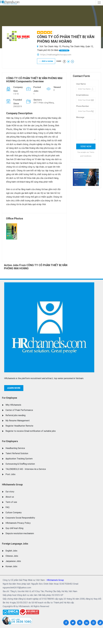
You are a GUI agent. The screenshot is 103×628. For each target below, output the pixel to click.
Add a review (47, 61)
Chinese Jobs (11, 556)
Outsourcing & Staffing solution (20, 464)
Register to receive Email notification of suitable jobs (30, 431)
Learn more (13, 388)
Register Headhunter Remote (19, 426)
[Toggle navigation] (99, 2)
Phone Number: (82, 106)
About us (9, 497)
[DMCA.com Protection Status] (11, 611)
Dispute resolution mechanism (19, 533)
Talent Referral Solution (16, 453)
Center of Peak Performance (19, 410)
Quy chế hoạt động (14, 528)
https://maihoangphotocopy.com (55, 54)
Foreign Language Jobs (15, 543)
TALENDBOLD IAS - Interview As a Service (25, 469)
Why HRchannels (13, 405)
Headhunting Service (15, 448)
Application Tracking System (19, 458)
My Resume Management (17, 420)
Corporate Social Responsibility (20, 517)
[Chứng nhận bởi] (29, 612)
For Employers (10, 441)
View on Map (64, 50)
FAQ (7, 507)
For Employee (9, 397)
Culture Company (13, 512)
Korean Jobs (11, 566)
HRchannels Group (12, 484)
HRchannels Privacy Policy (18, 523)
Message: (80, 117)
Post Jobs (10, 474)
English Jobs (11, 550)
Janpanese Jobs (13, 561)
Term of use (11, 502)
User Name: (81, 84)
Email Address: (82, 95)
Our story (9, 491)
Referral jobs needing (15, 415)
